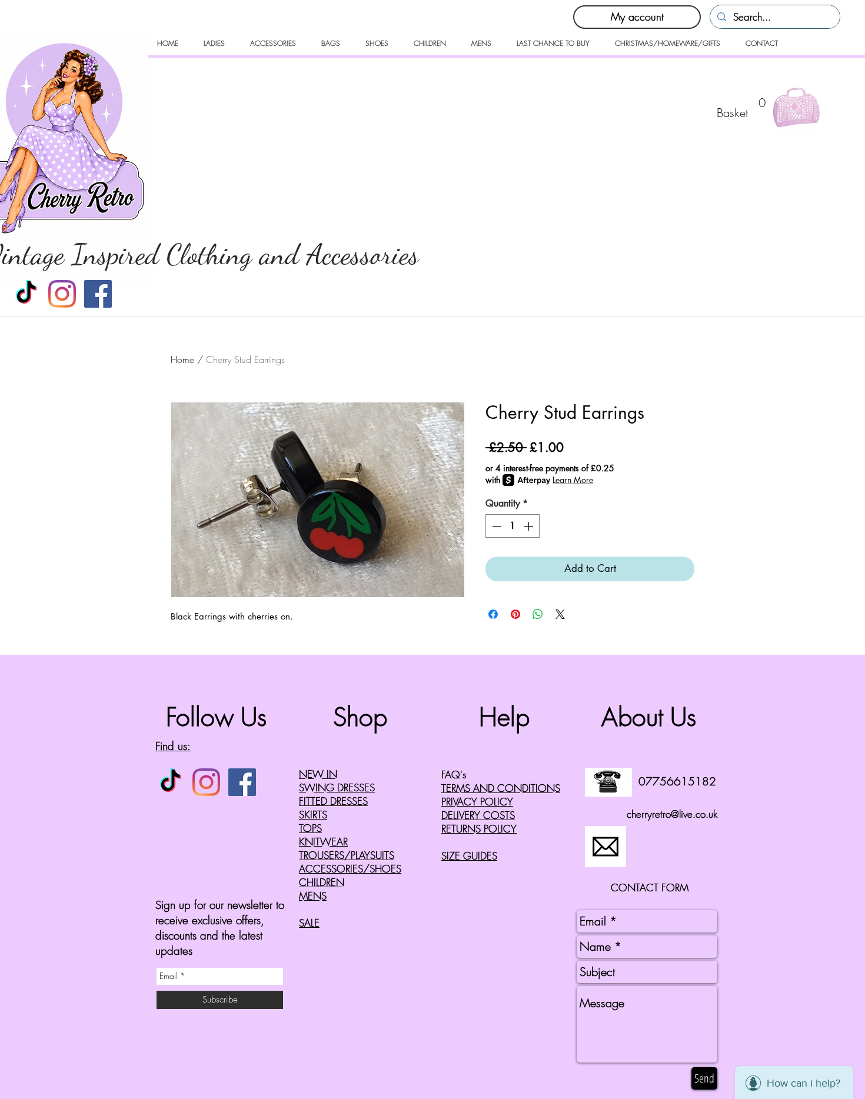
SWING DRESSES (337, 787)
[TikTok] (26, 294)
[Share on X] (560, 614)
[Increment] (529, 526)
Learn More (573, 479)
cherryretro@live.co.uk (672, 814)
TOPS (310, 828)
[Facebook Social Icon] (98, 294)
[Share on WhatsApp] (538, 614)
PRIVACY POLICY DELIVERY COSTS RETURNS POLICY (479, 815)
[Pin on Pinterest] (515, 614)
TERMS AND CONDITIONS (500, 788)
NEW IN (318, 774)
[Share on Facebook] (493, 614)
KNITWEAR (323, 841)
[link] (744, 107)
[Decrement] (495, 526)
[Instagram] (62, 294)
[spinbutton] (512, 526)
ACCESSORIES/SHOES (350, 868)
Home (182, 359)
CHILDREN (321, 882)
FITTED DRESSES (333, 801)
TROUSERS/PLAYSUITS (346, 855)
